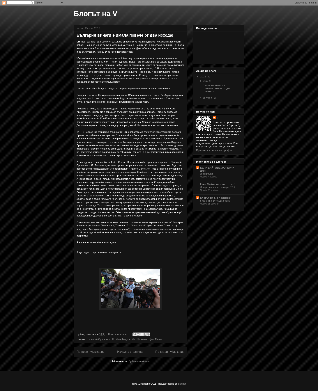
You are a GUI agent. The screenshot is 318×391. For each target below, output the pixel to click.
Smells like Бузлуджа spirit (215, 200)
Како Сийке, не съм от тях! (217, 184)
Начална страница (130, 351)
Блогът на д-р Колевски (215, 197)
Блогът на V (95, 14)
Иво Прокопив (139, 339)
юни (206, 80)
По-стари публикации (169, 351)
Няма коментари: (118, 334)
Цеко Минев (155, 339)
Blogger (182, 383)
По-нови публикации (91, 351)
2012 (203, 76)
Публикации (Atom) (138, 361)
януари (208, 97)
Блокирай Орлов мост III (100, 339)
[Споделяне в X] (141, 334)
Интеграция (206, 173)
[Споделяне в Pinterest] (148, 334)
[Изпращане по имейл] (134, 334)
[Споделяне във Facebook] (145, 334)
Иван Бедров (123, 339)
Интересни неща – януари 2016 (217, 187)
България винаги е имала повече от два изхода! (125, 35)
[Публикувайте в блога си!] (138, 334)
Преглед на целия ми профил (214, 150)
